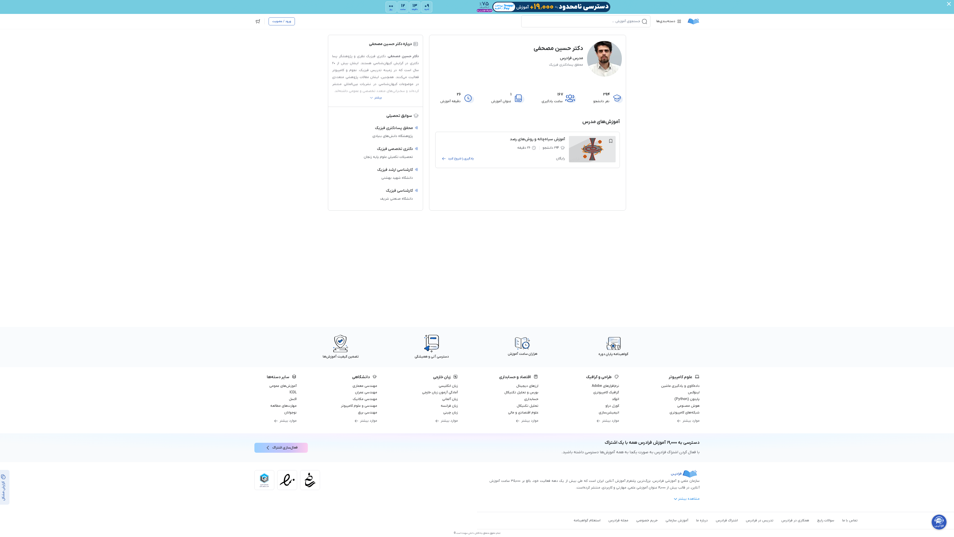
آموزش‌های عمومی (283, 386)
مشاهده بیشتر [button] (689, 498)
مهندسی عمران (366, 392)
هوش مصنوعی (688, 405)
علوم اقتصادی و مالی (523, 412)
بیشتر (378, 98)
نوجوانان (290, 412)
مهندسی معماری (365, 386)
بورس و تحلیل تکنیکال (521, 392)
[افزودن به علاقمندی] (611, 141)
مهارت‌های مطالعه (283, 405)
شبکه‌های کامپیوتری (685, 412)
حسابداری (531, 399)
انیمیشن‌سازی (609, 412)
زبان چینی (450, 412)
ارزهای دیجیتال (527, 386)
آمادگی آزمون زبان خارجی (440, 392)
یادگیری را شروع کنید (461, 159)
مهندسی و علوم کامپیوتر (359, 405)
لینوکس (694, 392)
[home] (693, 21)
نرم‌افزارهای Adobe (605, 386)
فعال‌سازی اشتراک (285, 447)
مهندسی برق (367, 412)
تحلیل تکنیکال (527, 405)
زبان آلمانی (450, 399)
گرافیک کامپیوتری (606, 392)
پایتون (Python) (687, 399)
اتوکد (615, 399)
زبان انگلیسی (448, 386)
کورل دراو (612, 405)
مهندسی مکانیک (365, 399)
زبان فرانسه (449, 405)
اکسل (293, 399)
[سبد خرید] (257, 21)
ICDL (293, 392)
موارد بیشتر (691, 420)
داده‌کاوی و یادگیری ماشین (680, 386)
